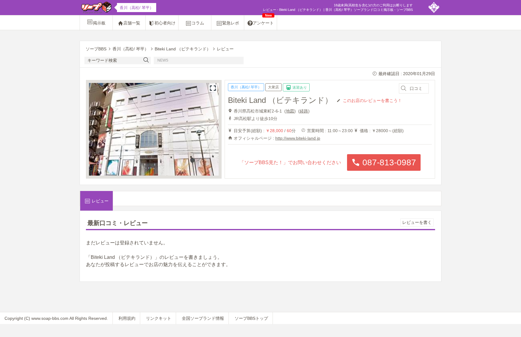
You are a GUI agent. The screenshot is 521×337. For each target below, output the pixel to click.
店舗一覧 (131, 23)
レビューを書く (417, 222)
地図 (290, 111)
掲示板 (99, 23)
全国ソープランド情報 (203, 318)
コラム (197, 23)
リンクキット (158, 318)
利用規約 (126, 318)
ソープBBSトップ (251, 318)
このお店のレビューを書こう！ (372, 100)
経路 (304, 111)
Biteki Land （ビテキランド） (280, 100)
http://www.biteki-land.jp (297, 138)
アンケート (263, 20)
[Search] (146, 60)
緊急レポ (230, 23)
